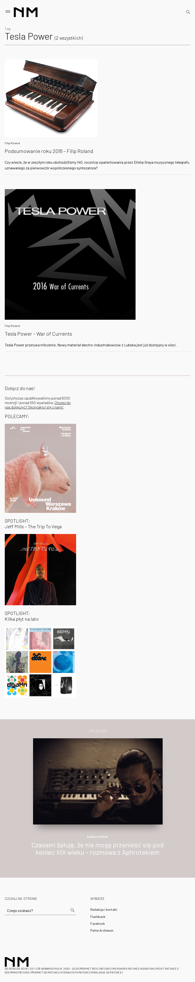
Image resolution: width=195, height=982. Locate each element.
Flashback (97, 917)
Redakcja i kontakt (103, 909)
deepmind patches (17, 972)
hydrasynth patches (75, 972)
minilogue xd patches (106, 972)
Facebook (97, 923)
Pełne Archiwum (101, 930)
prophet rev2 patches (95, 968)
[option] (97, 802)
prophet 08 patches (45, 972)
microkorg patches (125, 968)
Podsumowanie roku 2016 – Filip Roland (49, 151)
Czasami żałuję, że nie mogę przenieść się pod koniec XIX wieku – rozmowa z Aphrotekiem (97, 848)
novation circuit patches (158, 968)
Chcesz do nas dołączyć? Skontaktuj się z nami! (38, 404)
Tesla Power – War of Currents (38, 333)
